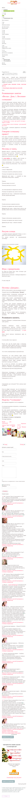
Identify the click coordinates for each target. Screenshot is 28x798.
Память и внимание (5, 34)
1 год (3, 23)
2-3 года (3, 31)
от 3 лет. (3, 50)
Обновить (4, 486)
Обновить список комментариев (9, 731)
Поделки (3, 56)
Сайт (3, 460)
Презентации (6, 59)
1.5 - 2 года (4, 14)
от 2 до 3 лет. (4, 51)
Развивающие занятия (8, 11)
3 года (3, 45)
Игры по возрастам (5, 20)
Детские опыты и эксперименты (7, 52)
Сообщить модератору (7, 504)
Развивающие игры (8, 18)
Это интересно (7, 60)
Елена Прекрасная (13, 584)
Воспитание (4, 64)
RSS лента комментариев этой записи (11, 733)
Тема (3, 465)
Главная (5, 9)
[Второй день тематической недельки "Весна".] (6, 431)
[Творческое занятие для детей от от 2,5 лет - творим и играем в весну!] (21, 434)
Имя (3, 451)
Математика (4, 43)
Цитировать (20, 503)
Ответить (4, 503)
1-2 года (3, 30)
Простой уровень (5, 54)
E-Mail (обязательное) (6, 456)
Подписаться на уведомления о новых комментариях (13, 481)
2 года (3, 15)
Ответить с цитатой (11, 503)
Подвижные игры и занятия (6, 48)
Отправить (5, 491)
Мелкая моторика (5, 28)
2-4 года (3, 36)
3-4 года (3, 32)
